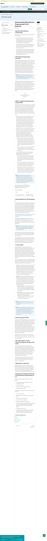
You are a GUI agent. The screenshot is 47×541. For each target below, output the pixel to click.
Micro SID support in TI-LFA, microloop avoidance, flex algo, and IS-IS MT (41, 41)
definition (17, 421)
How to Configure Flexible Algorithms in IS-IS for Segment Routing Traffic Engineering (25, 215)
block (32, 334)
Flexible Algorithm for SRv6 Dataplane (40, 36)
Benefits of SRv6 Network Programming (40, 30)
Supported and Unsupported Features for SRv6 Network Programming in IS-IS (40, 45)
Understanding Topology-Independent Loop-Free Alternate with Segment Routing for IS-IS (24, 313)
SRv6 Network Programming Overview (40, 32)
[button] (44, 535)
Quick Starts (18, 6)
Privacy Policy (3, 539)
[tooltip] (38, 22)
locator (17, 418)
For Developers (33, 6)
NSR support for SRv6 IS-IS (40, 43)
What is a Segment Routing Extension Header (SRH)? (41, 34)
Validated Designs (25, 6)
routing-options (28, 297)
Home (2, 14)
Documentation (5, 6)
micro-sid (27, 334)
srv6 (16, 416)
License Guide (12, 6)
